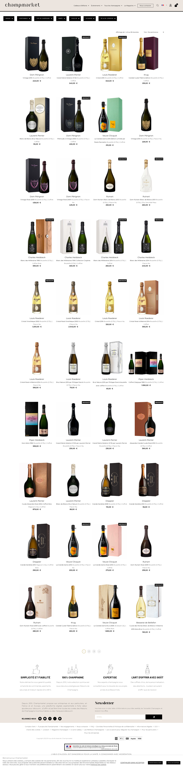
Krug (146, 75)
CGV (156, 727)
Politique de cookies (98, 765)
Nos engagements (67, 727)
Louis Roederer (110, 75)
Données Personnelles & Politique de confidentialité (115, 727)
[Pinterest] (40, 718)
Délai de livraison (107, 18)
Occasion (89, 18)
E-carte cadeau (76, 730)
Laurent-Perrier (73, 75)
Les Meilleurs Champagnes (94, 730)
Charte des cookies (33, 730)
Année (60, 18)
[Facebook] (45, 718)
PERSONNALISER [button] (155, 763)
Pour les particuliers (149, 730)
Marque (8, 18)
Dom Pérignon (37, 75)
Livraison (46, 730)
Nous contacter (82, 727)
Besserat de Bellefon (146, 623)
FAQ (92, 727)
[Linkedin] (60, 718)
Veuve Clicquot (110, 136)
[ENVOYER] (153, 716)
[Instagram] (50, 718)
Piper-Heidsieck (146, 379)
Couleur (74, 18)
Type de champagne (43, 18)
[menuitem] (164, 5)
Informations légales (144, 727)
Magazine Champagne (60, 730)
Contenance (23, 18)
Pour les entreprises (91, 733)
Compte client (30, 727)
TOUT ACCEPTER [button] (173, 763)
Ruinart (109, 196)
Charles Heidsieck (36, 257)
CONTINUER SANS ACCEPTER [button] (132, 763)
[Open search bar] (158, 4)
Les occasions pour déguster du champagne (122, 730)
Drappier (110, 501)
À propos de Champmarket (48, 727)
